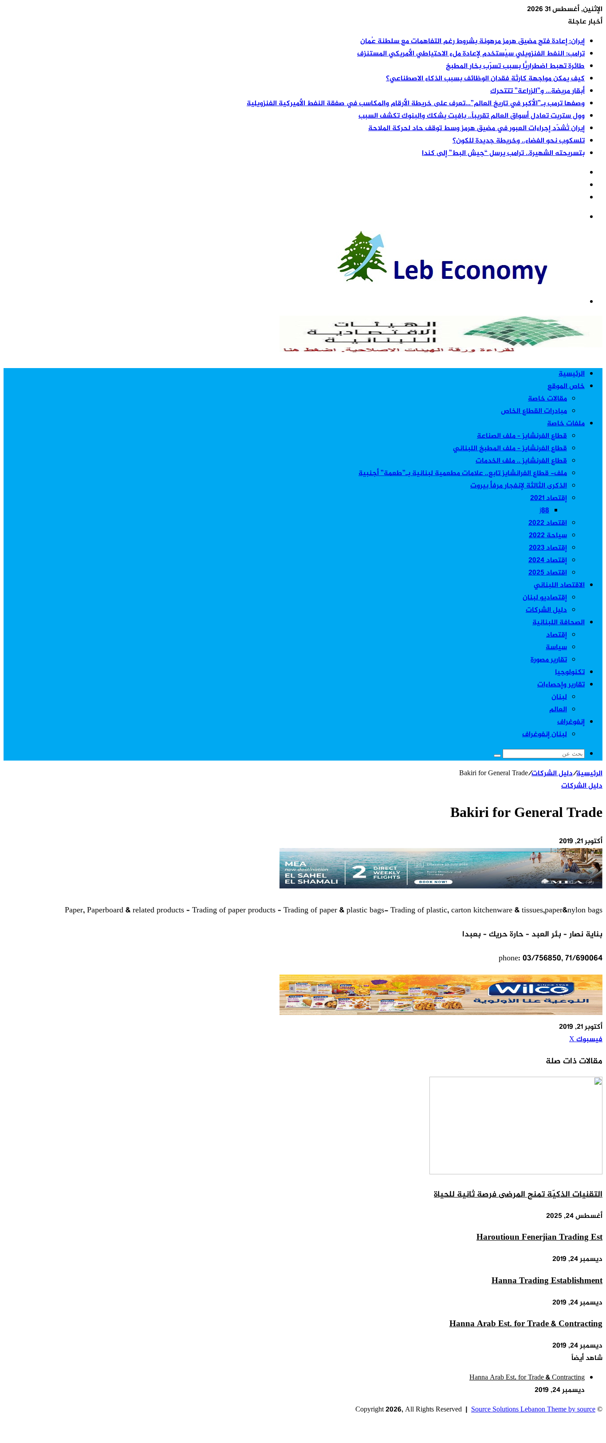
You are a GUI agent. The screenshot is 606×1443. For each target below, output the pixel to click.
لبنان (559, 697)
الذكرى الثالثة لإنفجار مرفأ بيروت (518, 486)
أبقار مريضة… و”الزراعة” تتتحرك (537, 91)
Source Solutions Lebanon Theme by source (533, 1410)
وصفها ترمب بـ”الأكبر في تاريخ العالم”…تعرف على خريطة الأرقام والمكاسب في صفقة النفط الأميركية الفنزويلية (416, 104)
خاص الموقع (566, 386)
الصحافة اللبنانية (558, 623)
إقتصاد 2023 (548, 548)
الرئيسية (572, 374)
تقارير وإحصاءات (561, 685)
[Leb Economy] (469, 283)
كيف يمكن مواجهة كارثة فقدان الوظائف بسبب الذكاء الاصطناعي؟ (485, 79)
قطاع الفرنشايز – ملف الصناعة (522, 436)
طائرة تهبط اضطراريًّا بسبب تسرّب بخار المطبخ (515, 66)
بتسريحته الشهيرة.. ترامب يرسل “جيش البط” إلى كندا (503, 153)
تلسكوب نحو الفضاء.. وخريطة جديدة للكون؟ (519, 141)
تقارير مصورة (549, 660)
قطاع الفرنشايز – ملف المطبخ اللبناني (510, 449)
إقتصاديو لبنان (545, 598)
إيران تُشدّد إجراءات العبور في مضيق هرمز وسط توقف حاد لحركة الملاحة (476, 129)
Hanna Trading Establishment (547, 1281)
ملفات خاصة (566, 424)
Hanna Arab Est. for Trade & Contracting (525, 1324)
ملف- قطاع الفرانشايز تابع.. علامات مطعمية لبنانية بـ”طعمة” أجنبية (462, 474)
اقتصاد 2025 (547, 573)
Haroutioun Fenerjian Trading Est (539, 1238)
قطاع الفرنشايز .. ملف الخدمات (521, 461)
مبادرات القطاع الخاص (534, 411)
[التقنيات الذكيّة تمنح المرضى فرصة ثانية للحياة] (515, 1173)
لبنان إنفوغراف (544, 735)
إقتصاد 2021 (548, 498)
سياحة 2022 (548, 536)
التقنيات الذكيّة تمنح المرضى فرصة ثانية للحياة (518, 1194)
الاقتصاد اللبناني (559, 585)
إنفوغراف (571, 722)
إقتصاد (556, 635)
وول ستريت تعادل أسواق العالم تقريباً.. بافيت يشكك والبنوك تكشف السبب (471, 116)
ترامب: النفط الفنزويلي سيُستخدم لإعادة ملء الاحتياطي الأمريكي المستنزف (471, 54)
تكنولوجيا (570, 672)
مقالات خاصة (547, 399)
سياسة (556, 648)
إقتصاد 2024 (547, 561)
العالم (558, 710)
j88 (544, 511)
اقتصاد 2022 (547, 523)
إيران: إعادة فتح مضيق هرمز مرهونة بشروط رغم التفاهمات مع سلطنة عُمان (472, 42)
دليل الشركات (546, 610)
